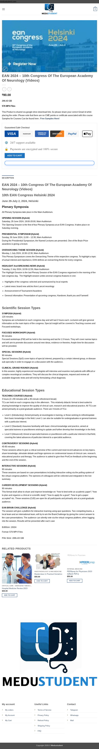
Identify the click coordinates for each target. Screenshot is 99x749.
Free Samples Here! (49, 118)
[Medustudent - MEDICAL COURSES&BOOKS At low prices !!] (49, 9)
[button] (3, 9)
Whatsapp (74, 715)
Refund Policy (43, 720)
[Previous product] (9, 89)
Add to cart (14, 155)
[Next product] (4, 89)
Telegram (74, 710)
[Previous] (2, 583)
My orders (9, 710)
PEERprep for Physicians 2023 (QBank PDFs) (79, 572)
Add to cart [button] (9, 595)
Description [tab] (8, 178)
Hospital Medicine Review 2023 (14, 588)
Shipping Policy (44, 726)
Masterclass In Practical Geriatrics (48, 574)
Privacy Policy (43, 715)
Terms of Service (44, 710)
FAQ (39, 731)
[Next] (97, 583)
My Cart (8, 720)
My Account (10, 715)
